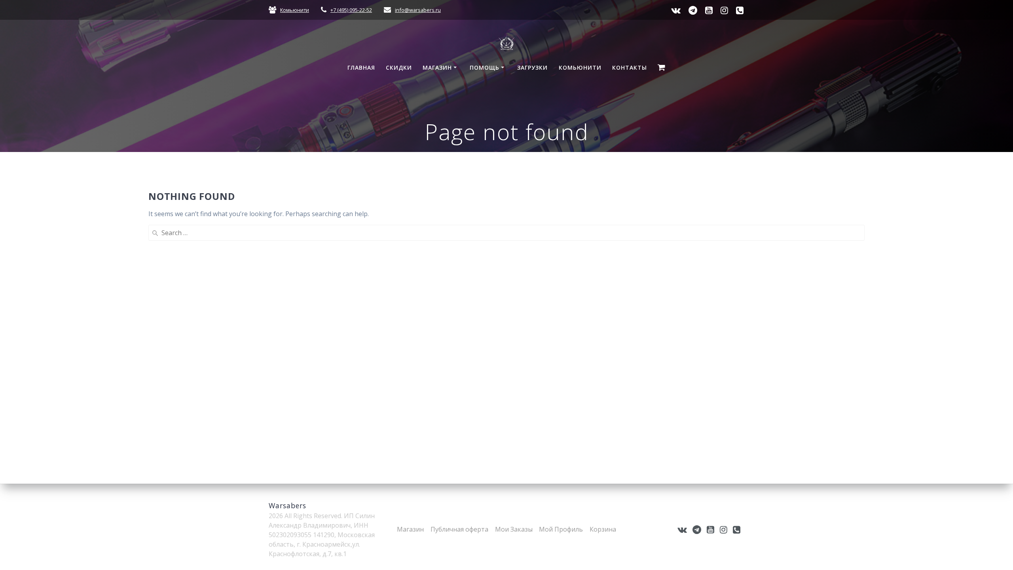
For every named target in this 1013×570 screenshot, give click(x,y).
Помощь (484, 67)
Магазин (437, 67)
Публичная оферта (459, 529)
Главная (361, 67)
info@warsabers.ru (418, 9)
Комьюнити (294, 9)
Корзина (603, 529)
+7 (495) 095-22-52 (351, 9)
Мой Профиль (561, 529)
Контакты (629, 67)
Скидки (399, 67)
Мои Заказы (514, 529)
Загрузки (532, 67)
